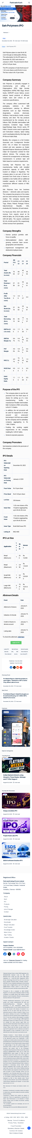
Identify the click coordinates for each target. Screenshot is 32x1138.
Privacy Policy (12, 1123)
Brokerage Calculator (10, 919)
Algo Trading (8, 935)
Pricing (6, 907)
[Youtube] (23, 954)
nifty (12, 651)
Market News (15, 649)
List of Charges (8, 909)
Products (6, 904)
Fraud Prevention (16, 1126)
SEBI (26, 1117)
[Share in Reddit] (17, 667)
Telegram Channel (14, 960)
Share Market (24, 651)
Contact (6, 912)
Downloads (7, 922)
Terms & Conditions (19, 1120)
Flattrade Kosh (16, 3)
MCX (18, 1117)
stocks (15, 654)
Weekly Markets (8, 758)
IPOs (4, 38)
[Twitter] (9, 954)
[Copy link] (21, 667)
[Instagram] (18, 954)
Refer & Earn (8, 932)
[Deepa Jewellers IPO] (16, 800)
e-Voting (6, 1117)
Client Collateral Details (16, 1133)
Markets (6, 651)
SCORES (11, 992)
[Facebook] (5, 954)
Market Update (24, 649)
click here (10, 1061)
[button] (3, 3)
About (6, 896)
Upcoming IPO (23, 654)
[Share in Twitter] (14, 667)
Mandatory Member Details (16, 1128)
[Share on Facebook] (11, 667)
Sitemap (9, 1120)
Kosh (5, 899)
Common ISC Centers (15, 1131)
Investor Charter (9, 937)
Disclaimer (21, 1123)
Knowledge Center (9, 930)
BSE (14, 1117)
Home (3, 46)
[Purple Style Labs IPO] (16, 825)
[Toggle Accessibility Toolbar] (29, 1128)
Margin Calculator (9, 925)
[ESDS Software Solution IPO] (16, 850)
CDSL (22, 1117)
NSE (17, 651)
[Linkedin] (14, 954)
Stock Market (8, 654)
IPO (5, 901)
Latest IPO (6, 649)
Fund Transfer (8, 927)
